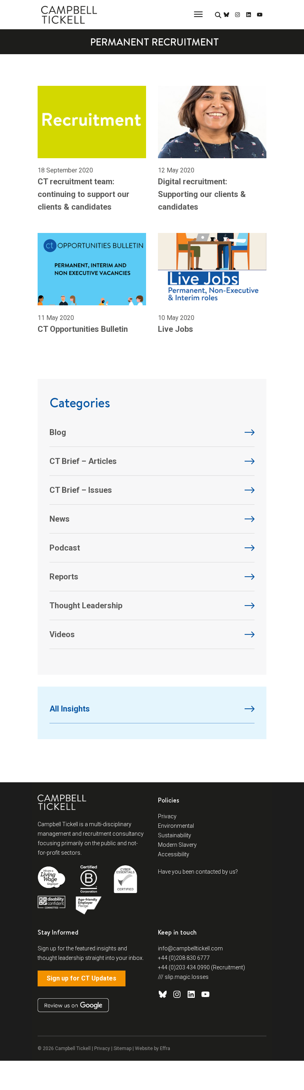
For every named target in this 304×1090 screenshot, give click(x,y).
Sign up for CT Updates (81, 978)
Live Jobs (175, 329)
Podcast (64, 548)
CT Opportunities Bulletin (83, 329)
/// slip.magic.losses (183, 977)
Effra (165, 1048)
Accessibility (173, 854)
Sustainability (174, 835)
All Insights (69, 708)
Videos (62, 634)
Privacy (167, 816)
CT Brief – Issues (80, 490)
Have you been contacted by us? (198, 872)
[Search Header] (218, 15)
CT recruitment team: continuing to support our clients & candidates (83, 194)
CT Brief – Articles (83, 461)
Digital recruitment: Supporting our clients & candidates (202, 194)
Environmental (176, 826)
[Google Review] (73, 1005)
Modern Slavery (177, 845)
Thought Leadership (85, 605)
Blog (57, 432)
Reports (63, 576)
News (59, 519)
